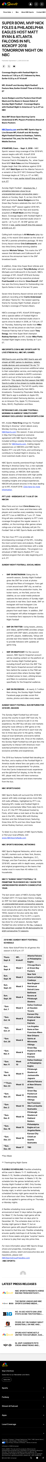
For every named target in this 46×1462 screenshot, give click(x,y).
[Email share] (14, 66)
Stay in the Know (8, 1371)
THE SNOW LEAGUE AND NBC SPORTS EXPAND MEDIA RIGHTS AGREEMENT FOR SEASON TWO (28, 1302)
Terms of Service (32, 1442)
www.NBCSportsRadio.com (14, 838)
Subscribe (6, 1379)
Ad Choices (13, 1441)
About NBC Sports (27, 12)
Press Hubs (7, 12)
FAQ (29, 1439)
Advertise (5, 1439)
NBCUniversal (14, 1446)
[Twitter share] (9, 66)
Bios (17, 12)
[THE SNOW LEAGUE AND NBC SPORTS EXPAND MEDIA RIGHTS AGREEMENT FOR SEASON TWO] (8, 1303)
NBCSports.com (9, 129)
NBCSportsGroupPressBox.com (16, 1258)
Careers (11, 1439)
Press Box (5, 1441)
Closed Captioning (21, 1439)
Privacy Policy (22, 1441)
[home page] (10, 4)
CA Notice (22, 1442)
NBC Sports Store (37, 1439)
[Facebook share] (4, 66)
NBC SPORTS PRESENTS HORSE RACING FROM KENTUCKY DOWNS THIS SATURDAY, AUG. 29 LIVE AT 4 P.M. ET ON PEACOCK (29, 1292)
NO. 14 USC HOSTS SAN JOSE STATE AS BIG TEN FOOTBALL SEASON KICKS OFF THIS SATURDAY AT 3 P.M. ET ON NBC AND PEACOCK (28, 1313)
